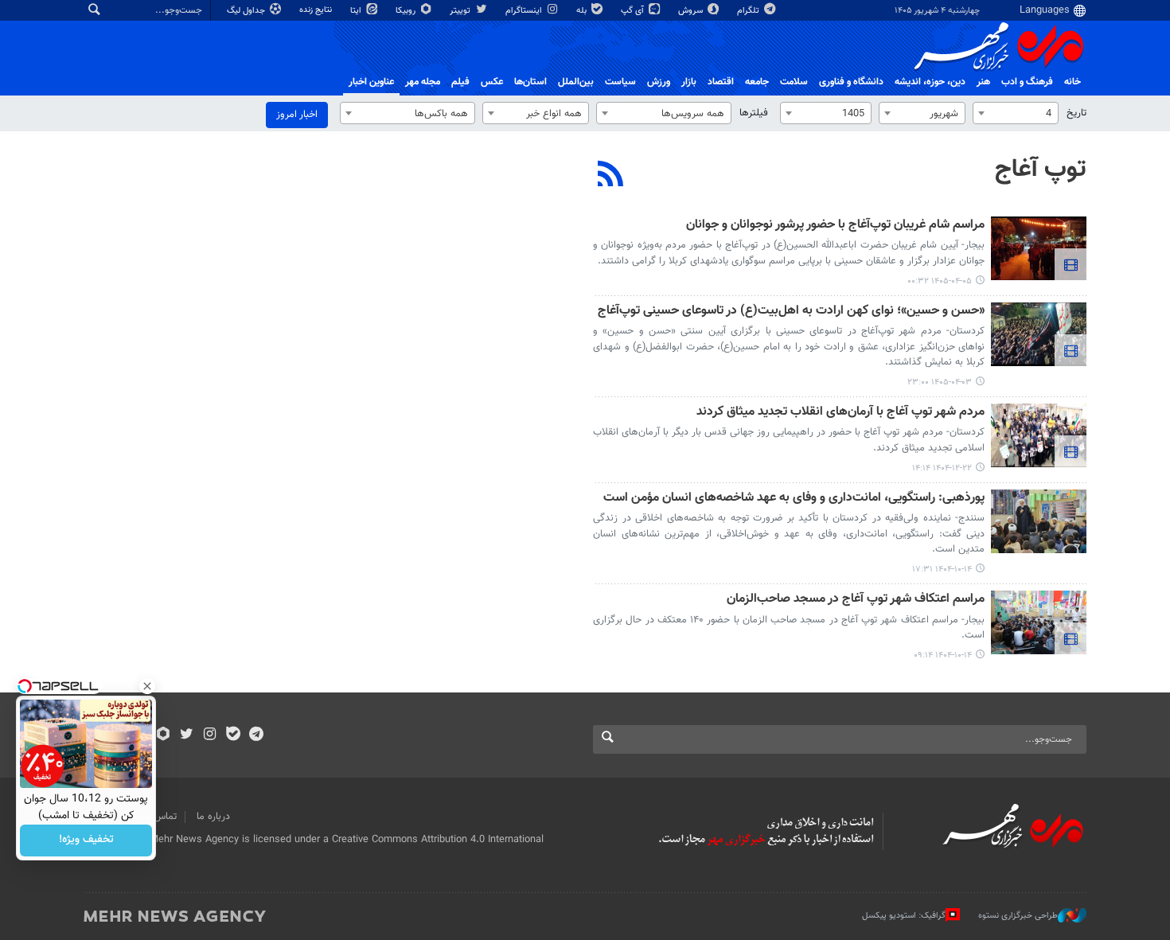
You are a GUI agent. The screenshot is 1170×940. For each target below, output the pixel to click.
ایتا (357, 11)
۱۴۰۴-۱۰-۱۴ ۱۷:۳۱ (942, 569)
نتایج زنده (316, 10)
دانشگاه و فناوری (851, 82)
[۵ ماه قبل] (1038, 435)
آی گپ (633, 11)
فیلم (460, 82)
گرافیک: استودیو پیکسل (904, 915)
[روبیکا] (164, 735)
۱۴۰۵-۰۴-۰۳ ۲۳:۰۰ (939, 382)
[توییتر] (187, 735)
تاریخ (1076, 113)
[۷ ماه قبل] (1038, 521)
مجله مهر (422, 82)
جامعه (757, 82)
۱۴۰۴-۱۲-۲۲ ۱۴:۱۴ (942, 468)
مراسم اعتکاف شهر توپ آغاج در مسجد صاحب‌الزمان (856, 600)
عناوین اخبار (371, 82)
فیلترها (753, 113)
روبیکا (407, 11)
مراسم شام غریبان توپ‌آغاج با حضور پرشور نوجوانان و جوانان (835, 225)
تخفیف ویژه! (86, 840)
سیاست (620, 82)
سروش (691, 11)
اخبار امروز (297, 115)
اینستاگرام (524, 11)
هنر (983, 82)
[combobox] (1016, 113)
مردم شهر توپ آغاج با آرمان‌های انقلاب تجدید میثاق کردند (840, 413)
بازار (688, 82)
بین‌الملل (576, 82)
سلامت (794, 82)
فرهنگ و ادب (1027, 82)
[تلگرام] (256, 735)
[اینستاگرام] (210, 735)
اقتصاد (721, 82)
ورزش (658, 82)
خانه (1072, 82)
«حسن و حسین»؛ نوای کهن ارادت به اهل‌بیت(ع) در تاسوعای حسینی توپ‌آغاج (791, 311)
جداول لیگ (247, 11)
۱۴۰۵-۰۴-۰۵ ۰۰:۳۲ (939, 281)
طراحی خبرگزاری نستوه (1018, 915)
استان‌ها (530, 82)
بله (582, 11)
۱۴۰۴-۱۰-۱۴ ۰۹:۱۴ (943, 655)
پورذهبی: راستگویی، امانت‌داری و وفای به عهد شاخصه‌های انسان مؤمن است (794, 499)
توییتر (461, 11)
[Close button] (147, 686)
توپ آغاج (1040, 169)
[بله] (233, 735)
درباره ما (213, 817)
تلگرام (749, 11)
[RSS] (611, 176)
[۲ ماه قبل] (1038, 248)
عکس (492, 82)
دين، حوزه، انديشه (930, 82)
